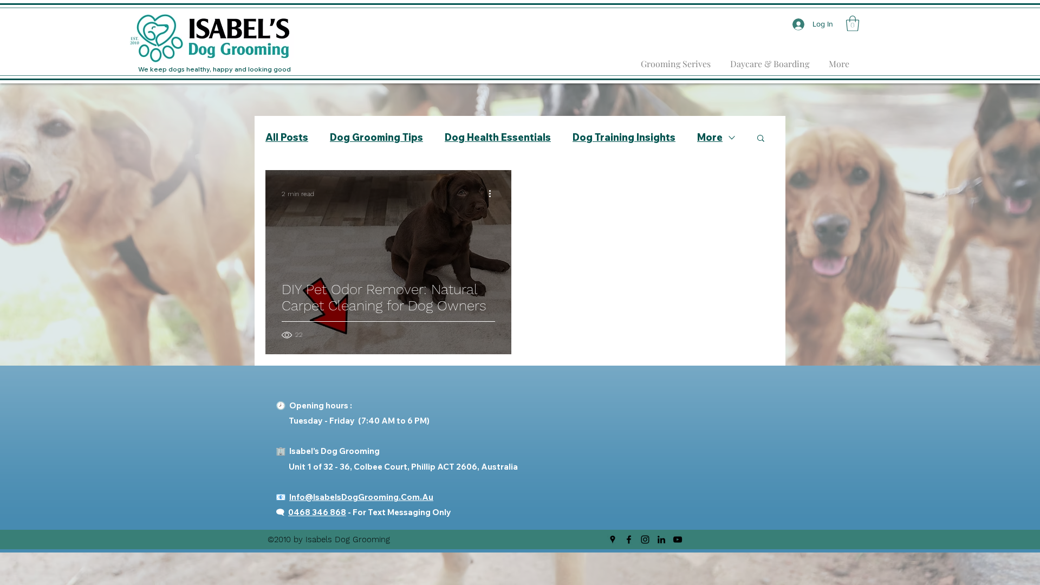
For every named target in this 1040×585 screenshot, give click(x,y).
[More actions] (493, 193)
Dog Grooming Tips (376, 138)
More (710, 138)
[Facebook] (628, 539)
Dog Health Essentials (498, 138)
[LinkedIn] (661, 539)
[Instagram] (645, 539)
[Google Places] (612, 539)
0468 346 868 (317, 512)
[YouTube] (677, 539)
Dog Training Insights (624, 138)
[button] (852, 23)
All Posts (286, 138)
